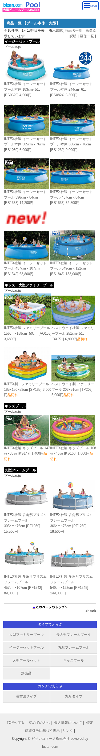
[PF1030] (25, 523)
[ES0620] (25, 89)
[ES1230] (71, 144)
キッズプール (73, 660)
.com (50, 747)
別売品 (26, 673)
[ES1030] (25, 144)
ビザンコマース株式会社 (50, 739)
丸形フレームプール (73, 647)
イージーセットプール (26, 647)
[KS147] (27, 453)
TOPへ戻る (15, 723)
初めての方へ (39, 723)
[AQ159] (27, 333)
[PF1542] (25, 584)
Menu (93, 6)
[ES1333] (25, 197)
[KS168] (73, 453)
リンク (68, 731)
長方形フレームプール (73, 635)
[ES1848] (71, 268)
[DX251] (72, 333)
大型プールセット (26, 660)
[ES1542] (25, 268)
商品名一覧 (73, 30)
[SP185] (27, 389)
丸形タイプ (73, 696)
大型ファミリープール (26, 635)
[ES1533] (71, 197)
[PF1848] (71, 584)
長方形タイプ (26, 696)
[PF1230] (71, 523)
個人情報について (68, 723)
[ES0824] (71, 89)
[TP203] (72, 389)
